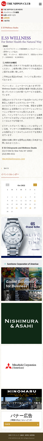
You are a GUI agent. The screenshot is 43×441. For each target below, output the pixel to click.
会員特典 (6, 18)
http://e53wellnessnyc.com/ (13, 159)
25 (16, 208)
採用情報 (32, 435)
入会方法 (6, 21)
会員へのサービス (9, 15)
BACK (5, 168)
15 (35, 201)
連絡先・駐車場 (24, 435)
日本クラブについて (13, 435)
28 (30, 208)
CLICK (21, 424)
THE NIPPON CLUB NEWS (13, 9)
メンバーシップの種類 (11, 12)
